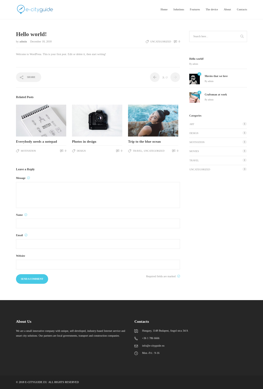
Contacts (242, 9)
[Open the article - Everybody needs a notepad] (28, 121)
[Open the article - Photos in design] (84, 121)
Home (164, 9)
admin (23, 41)
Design (81, 150)
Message (21, 178)
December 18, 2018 (41, 41)
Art (191, 124)
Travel (137, 150)
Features (195, 9)
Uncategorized (160, 41)
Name (19, 215)
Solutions (178, 9)
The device (212, 9)
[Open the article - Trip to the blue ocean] (140, 121)
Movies (194, 151)
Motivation (28, 150)
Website (20, 255)
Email (20, 235)
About (227, 9)
